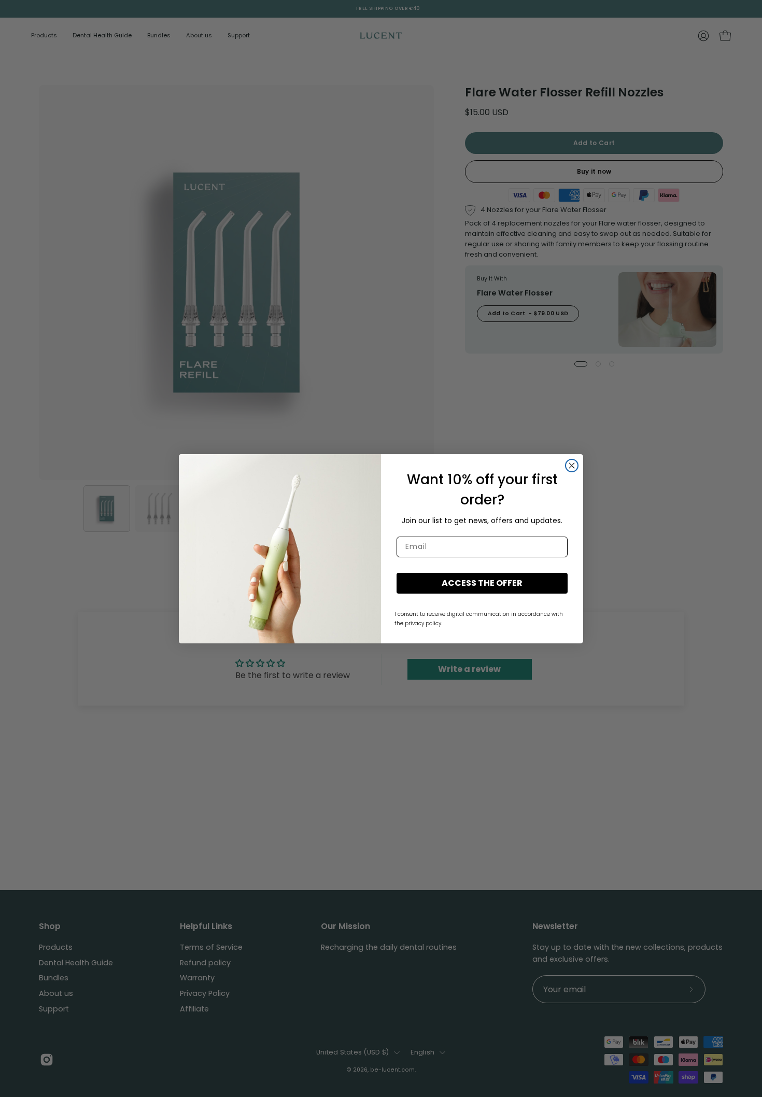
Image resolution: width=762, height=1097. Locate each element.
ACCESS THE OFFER (482, 583)
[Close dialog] (572, 465)
